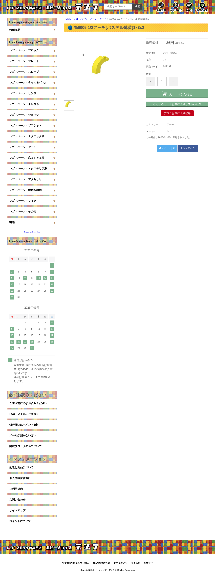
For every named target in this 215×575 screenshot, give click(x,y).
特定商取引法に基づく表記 (75, 563)
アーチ (102, 18)
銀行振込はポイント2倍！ (24, 424)
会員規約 (135, 563)
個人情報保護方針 (20, 478)
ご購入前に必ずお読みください (28, 403)
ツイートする (168, 148)
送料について (120, 563)
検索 (137, 6)
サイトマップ (17, 510)
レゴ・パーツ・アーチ (85, 18)
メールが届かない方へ (22, 435)
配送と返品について (21, 467)
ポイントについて (20, 521)
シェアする (189, 148)
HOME (67, 18)
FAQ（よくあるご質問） (24, 413)
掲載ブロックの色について (25, 446)
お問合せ (148, 563)
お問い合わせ (17, 499)
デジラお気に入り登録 (177, 113)
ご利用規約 (16, 488)
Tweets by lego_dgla (32, 232)
